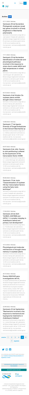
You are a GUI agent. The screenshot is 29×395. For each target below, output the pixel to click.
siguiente (16, 341)
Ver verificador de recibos (14, 370)
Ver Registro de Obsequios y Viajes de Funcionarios (14, 365)
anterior (3, 337)
